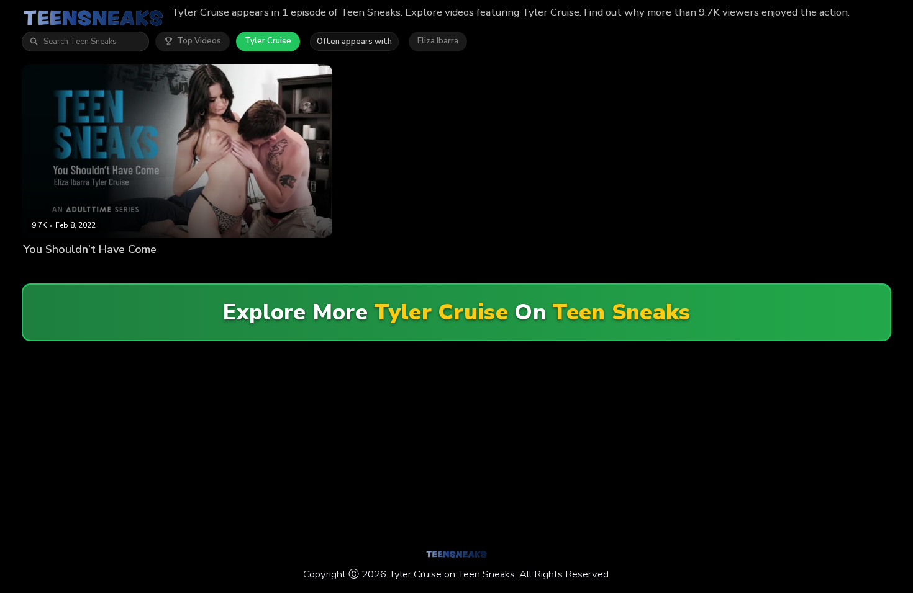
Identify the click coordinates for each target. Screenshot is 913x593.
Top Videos (199, 41)
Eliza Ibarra (437, 41)
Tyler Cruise (268, 41)
